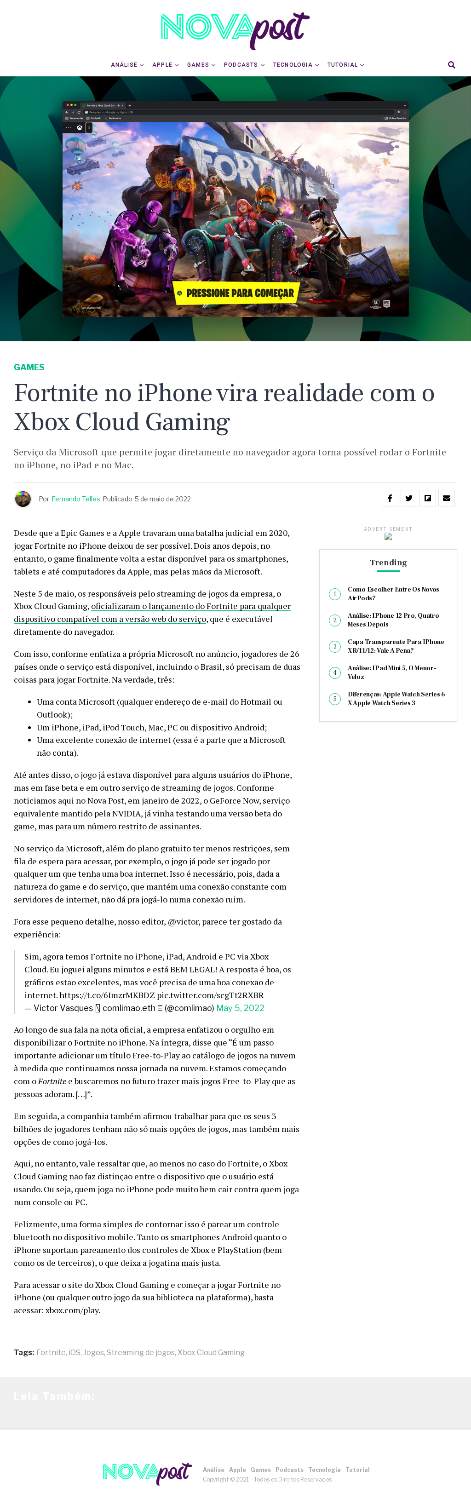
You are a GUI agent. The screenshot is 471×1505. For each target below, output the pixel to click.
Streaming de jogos (141, 1352)
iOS (74, 1352)
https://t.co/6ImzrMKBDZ (107, 994)
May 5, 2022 (240, 1008)
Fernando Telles (76, 499)
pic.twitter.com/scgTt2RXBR (210, 994)
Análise (124, 65)
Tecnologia (293, 65)
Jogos (93, 1352)
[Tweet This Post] (409, 498)
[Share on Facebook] (390, 498)
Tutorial (342, 65)
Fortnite (51, 1352)
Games (198, 65)
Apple (162, 65)
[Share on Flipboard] (427, 498)
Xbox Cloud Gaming (211, 1352)
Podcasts (241, 65)
